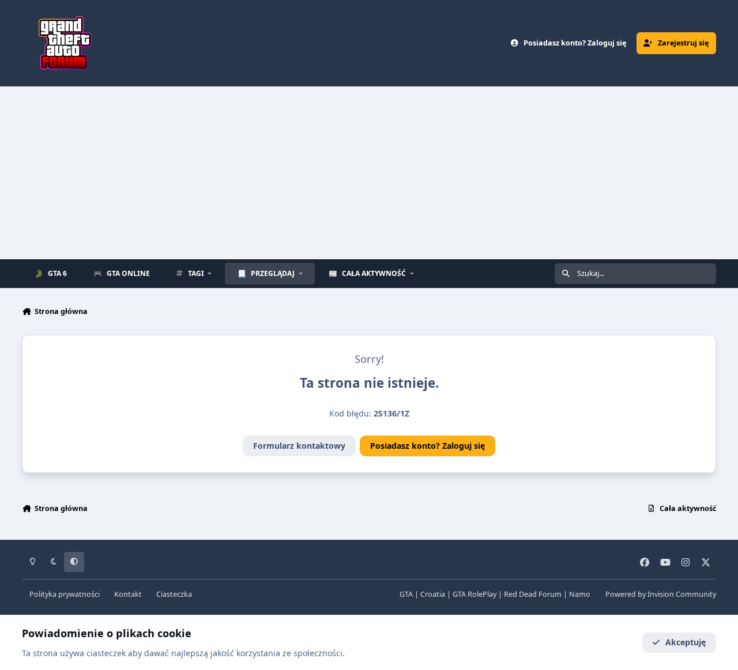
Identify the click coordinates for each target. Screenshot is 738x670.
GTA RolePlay (474, 594)
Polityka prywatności (64, 594)
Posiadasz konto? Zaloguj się (427, 445)
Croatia (432, 594)
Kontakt (128, 594)
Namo (579, 594)
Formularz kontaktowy (299, 445)
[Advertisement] (369, 172)
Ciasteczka (174, 594)
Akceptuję (685, 642)
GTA (406, 594)
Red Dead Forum (533, 594)
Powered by (660, 594)
